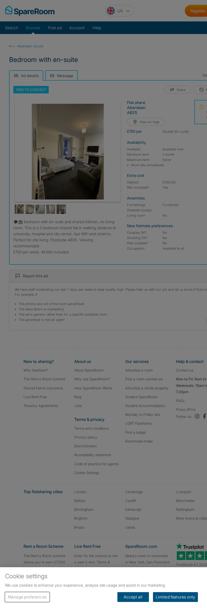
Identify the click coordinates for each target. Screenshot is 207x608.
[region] (103, 587)
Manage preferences (27, 596)
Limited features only (175, 596)
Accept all (133, 596)
